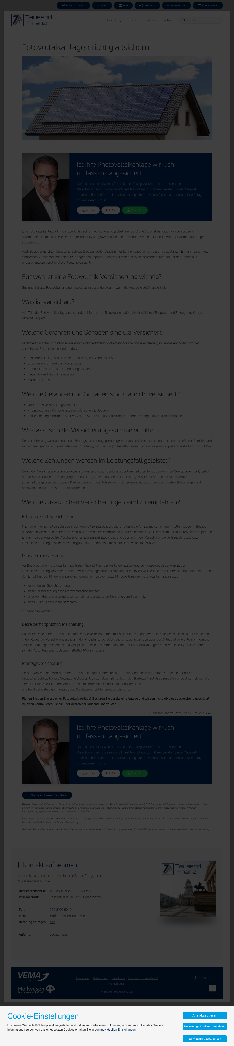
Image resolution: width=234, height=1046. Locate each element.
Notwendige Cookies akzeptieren (204, 1026)
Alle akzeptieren (204, 1015)
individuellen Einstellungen (118, 1029)
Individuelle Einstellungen (204, 1038)
